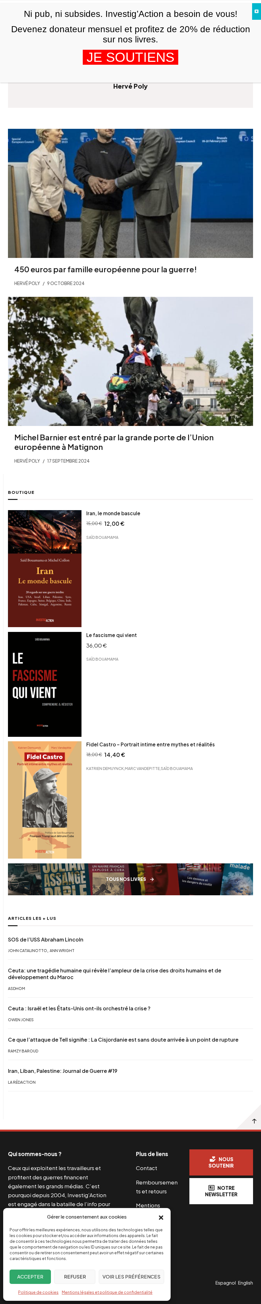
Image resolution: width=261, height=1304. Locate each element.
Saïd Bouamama (102, 537)
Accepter (30, 1276)
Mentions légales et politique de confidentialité (107, 1292)
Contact (146, 1167)
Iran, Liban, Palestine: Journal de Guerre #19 (62, 1071)
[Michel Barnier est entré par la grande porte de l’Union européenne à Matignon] (130, 361)
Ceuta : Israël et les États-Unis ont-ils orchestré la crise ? (79, 1008)
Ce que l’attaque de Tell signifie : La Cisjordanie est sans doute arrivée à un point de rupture (123, 1040)
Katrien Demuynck (105, 768)
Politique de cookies (38, 1292)
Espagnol (225, 1283)
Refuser (75, 1276)
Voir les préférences (131, 1276)
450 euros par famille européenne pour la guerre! (105, 269)
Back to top (248, 1117)
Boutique (21, 492)
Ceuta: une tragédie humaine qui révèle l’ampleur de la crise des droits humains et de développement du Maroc (114, 973)
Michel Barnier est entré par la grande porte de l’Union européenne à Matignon (114, 441)
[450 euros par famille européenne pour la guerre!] (130, 193)
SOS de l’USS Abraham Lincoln (45, 939)
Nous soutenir (221, 1162)
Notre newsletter (221, 1191)
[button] (161, 1217)
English (245, 1283)
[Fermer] (256, 11)
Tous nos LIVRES (126, 879)
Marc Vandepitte (142, 768)
